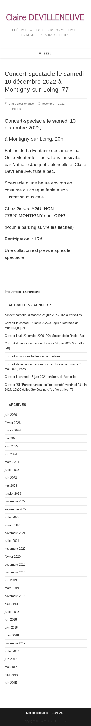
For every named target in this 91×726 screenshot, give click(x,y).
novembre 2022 (15, 501)
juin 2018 (11, 619)
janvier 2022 (13, 525)
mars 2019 (12, 588)
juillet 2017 (12, 651)
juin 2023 (11, 477)
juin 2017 (11, 659)
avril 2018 (11, 627)
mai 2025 (11, 438)
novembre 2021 (15, 533)
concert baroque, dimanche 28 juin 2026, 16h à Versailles (43, 315)
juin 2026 (11, 415)
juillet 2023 (12, 470)
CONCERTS (16, 109)
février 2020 (13, 556)
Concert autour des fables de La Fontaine (32, 356)
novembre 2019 (15, 572)
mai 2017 (11, 667)
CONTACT (58, 713)
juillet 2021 (12, 540)
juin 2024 (11, 454)
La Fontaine (31, 292)
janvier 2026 (13, 430)
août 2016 (11, 675)
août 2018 (11, 604)
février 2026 (13, 422)
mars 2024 (12, 462)
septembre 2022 (15, 509)
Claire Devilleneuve (21, 103)
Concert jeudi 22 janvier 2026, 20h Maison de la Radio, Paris (45, 335)
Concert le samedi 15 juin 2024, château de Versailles (41, 377)
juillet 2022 (12, 517)
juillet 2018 (12, 612)
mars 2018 (12, 635)
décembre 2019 (15, 564)
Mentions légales (37, 713)
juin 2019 (11, 580)
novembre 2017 (15, 643)
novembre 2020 (15, 548)
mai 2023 (11, 485)
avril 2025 (11, 446)
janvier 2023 (13, 493)
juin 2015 (11, 682)
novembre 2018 (15, 596)
